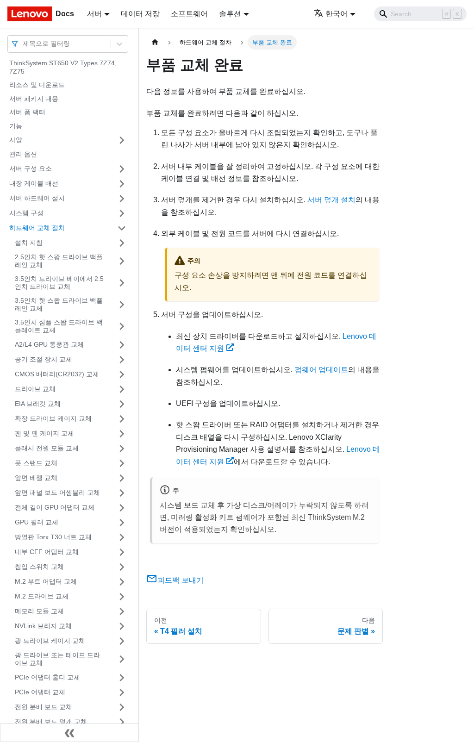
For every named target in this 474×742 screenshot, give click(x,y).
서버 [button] (94, 14)
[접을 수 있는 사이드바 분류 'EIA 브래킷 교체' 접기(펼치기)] (122, 404)
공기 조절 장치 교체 (43, 359)
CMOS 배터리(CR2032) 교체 (57, 374)
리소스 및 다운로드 (37, 84)
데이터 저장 (140, 14)
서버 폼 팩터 (27, 112)
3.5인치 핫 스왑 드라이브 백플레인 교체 (59, 304)
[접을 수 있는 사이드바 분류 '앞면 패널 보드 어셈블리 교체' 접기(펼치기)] (122, 493)
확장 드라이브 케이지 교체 (53, 418)
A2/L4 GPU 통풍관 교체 (49, 344)
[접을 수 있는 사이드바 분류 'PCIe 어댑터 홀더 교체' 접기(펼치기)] (122, 677)
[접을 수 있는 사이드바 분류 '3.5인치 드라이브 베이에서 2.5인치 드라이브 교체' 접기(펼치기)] (122, 283)
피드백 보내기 (180, 580)
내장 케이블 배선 (33, 183)
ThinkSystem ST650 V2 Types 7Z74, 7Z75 (63, 67)
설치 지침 (29, 242)
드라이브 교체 (35, 389)
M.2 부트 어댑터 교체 (46, 581)
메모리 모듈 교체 (39, 611)
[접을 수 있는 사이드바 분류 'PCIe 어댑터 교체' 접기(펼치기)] (122, 692)
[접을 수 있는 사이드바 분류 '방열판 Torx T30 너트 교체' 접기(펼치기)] (122, 537)
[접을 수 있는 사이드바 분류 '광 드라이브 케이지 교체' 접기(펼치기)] (122, 641)
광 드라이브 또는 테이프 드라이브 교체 (57, 659)
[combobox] (24, 43)
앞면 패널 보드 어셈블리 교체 (57, 492)
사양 (15, 139)
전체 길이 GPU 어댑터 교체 (54, 507)
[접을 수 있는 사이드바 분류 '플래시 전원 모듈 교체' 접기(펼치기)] (122, 448)
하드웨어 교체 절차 (37, 227)
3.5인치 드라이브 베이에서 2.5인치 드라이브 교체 (59, 283)
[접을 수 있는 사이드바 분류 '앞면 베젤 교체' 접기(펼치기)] (122, 478)
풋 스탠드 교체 (36, 463)
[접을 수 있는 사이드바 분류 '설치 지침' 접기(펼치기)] (122, 243)
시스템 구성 (26, 213)
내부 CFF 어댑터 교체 (47, 551)
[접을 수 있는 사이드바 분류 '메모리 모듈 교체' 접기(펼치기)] (122, 611)
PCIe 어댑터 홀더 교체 (47, 677)
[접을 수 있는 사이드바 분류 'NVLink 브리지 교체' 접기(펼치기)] (122, 626)
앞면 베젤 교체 (36, 477)
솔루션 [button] (230, 14)
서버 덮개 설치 (331, 200)
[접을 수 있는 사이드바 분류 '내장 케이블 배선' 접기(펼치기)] (122, 183)
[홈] (155, 42)
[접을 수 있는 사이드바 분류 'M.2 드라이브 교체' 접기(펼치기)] (122, 596)
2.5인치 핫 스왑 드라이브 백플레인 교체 (59, 261)
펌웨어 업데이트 (321, 370)
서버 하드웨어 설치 (37, 198)
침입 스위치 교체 (39, 566)
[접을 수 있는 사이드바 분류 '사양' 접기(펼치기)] (122, 140)
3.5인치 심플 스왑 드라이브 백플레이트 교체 (59, 326)
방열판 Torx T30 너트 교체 (53, 537)
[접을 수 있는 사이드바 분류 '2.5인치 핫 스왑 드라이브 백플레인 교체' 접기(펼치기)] (122, 261)
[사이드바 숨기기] (69, 732)
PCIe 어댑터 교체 (40, 692)
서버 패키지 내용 (33, 98)
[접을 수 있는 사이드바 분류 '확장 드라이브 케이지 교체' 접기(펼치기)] (122, 419)
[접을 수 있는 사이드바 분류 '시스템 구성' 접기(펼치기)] (122, 213)
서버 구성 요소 (30, 168)
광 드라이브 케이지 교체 (50, 640)
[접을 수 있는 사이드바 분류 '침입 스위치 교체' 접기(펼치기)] (122, 567)
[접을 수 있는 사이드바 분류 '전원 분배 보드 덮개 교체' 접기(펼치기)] (122, 722)
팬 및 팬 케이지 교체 (44, 433)
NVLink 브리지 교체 (43, 626)
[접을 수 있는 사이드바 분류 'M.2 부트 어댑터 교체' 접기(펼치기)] (122, 581)
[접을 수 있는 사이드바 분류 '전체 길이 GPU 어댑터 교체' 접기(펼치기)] (122, 507)
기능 (15, 126)
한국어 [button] (336, 14)
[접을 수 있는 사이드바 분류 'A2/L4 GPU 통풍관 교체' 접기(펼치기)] (122, 344)
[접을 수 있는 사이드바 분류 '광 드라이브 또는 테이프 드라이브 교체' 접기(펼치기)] (122, 659)
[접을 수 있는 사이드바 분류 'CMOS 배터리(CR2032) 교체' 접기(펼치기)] (122, 374)
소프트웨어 (189, 14)
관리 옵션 (23, 154)
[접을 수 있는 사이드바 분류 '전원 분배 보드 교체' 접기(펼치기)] (122, 707)
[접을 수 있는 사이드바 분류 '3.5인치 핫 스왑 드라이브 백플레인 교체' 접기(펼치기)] (122, 305)
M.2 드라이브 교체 (42, 596)
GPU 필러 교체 (36, 522)
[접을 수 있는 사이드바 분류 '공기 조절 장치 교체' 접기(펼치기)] (122, 359)
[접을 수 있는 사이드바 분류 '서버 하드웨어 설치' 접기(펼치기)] (122, 198)
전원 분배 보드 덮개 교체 (51, 721)
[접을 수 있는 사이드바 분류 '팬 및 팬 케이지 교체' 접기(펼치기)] (122, 433)
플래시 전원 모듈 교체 (47, 448)
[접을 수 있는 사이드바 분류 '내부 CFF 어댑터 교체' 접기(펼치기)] (122, 552)
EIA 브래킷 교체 (38, 403)
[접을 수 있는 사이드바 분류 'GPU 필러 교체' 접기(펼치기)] (122, 522)
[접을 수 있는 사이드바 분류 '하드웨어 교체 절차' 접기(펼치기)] (122, 228)
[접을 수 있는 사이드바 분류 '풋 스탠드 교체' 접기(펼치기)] (122, 463)
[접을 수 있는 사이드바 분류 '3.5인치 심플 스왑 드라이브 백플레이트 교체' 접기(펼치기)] (122, 326)
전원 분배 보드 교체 (43, 707)
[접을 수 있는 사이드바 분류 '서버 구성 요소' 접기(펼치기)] (122, 169)
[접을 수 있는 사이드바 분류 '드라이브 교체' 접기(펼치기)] (122, 389)
